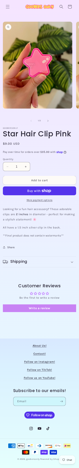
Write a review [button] (39, 308)
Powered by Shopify (51, 459)
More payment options (40, 200)
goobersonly (33, 459)
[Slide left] (31, 121)
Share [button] (11, 247)
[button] (7, 6)
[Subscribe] (61, 401)
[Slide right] (48, 121)
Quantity (8, 159)
